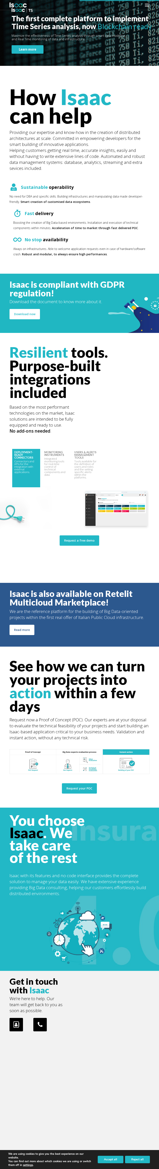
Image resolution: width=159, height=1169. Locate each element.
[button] (147, 5)
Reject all (137, 1159)
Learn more (27, 49)
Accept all (110, 1159)
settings (28, 1165)
